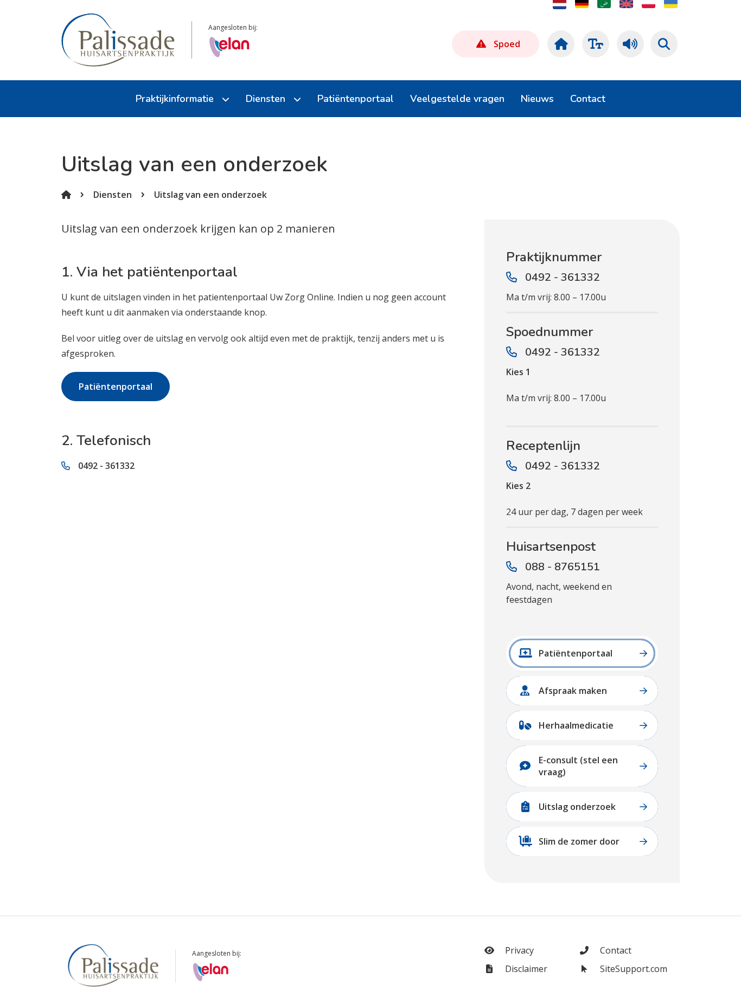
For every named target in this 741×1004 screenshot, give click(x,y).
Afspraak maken (573, 691)
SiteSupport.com (632, 969)
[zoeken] (664, 43)
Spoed (507, 44)
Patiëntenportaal (115, 386)
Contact (614, 950)
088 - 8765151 (562, 566)
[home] (559, 43)
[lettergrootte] (594, 43)
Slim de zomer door (579, 841)
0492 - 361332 (106, 466)
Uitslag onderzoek (577, 807)
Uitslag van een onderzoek (210, 195)
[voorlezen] (628, 43)
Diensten (112, 195)
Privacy (518, 950)
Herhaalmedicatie (576, 725)
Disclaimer (525, 969)
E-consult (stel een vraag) (578, 766)
